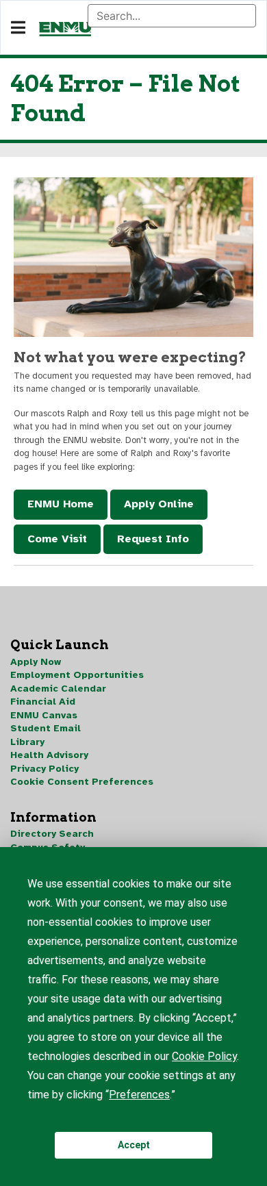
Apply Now (35, 662)
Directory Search (52, 834)
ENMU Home (60, 504)
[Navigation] (18, 28)
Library (27, 742)
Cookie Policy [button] (204, 1056)
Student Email (45, 728)
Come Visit (57, 539)
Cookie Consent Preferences (81, 781)
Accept (134, 1144)
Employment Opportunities (77, 675)
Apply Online (159, 504)
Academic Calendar (58, 688)
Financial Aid (42, 701)
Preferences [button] (139, 1094)
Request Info (153, 539)
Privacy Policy (44, 768)
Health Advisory (49, 755)
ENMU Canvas (43, 715)
